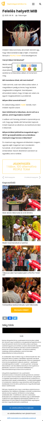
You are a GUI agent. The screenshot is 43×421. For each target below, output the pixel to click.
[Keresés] (40, 4)
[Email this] (4, 318)
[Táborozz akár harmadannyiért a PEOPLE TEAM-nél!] (21, 247)
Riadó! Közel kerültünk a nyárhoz (15, 243)
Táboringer (22, 15)
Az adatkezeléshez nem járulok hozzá (22, 413)
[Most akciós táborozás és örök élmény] (21, 187)
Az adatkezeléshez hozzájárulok (21, 408)
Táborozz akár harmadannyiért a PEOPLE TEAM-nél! (21, 274)
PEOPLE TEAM (15, 55)
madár (23, 105)
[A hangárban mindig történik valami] (21, 329)
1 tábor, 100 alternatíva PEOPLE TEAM (21, 166)
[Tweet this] (15, 318)
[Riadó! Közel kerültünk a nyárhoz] (21, 217)
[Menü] (33, 4)
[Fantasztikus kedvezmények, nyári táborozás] (21, 279)
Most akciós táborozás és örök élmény (17, 213)
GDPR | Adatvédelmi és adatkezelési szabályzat (21, 418)
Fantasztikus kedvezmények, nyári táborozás (20, 305)
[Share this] (10, 318)
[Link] (3, 4)
